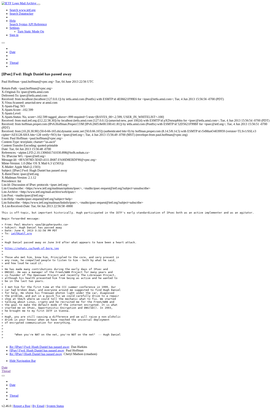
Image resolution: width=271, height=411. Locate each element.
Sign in (14, 35)
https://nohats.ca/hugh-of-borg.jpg (32, 248)
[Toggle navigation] (38, 4)
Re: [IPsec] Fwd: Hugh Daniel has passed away (39, 347)
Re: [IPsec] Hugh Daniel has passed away (36, 354)
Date (12, 52)
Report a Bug (21, 406)
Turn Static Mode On (30, 31)
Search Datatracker (21, 13)
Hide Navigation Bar (23, 360)
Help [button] (13, 20)
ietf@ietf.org (21, 233)
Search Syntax (19, 24)
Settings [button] (14, 28)
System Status (55, 406)
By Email (38, 406)
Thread (14, 62)
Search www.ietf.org (23, 10)
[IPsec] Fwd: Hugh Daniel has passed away (37, 350)
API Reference (37, 24)
